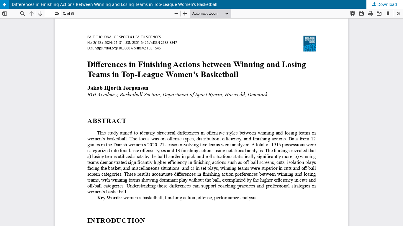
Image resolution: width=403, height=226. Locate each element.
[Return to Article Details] (4, 4)
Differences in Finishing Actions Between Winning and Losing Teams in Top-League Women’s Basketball (114, 4)
